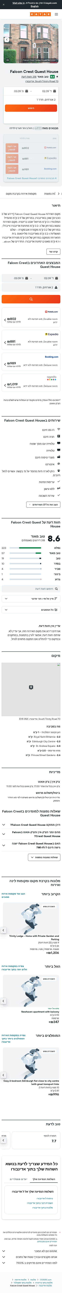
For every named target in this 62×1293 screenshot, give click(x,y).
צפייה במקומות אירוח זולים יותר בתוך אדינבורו (14, 968)
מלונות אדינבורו (45, 1285)
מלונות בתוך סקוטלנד (22, 1282)
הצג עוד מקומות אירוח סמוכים (13, 895)
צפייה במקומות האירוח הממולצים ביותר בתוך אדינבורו (13, 1038)
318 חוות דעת (28, 76)
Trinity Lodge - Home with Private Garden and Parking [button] (34, 938)
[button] (3, 4)
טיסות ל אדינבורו (45, 1198)
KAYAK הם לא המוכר (45, 1251)
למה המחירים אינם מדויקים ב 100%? (36, 1262)
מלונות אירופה (20, 1279)
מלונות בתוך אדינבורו (42, 1207)
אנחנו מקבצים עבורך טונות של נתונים (36, 1257)
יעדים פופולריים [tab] (18, 1179)
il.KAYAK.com (45, 1279)
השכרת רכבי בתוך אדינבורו (40, 1203)
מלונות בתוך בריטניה (43, 1282)
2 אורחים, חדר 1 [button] (46, 99)
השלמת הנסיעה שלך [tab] (44, 1179)
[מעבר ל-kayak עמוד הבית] (40, 14)
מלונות (33, 1279)
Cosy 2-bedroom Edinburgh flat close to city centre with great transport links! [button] (31, 1082)
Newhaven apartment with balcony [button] (40, 1011)
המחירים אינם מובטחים (47, 1241)
